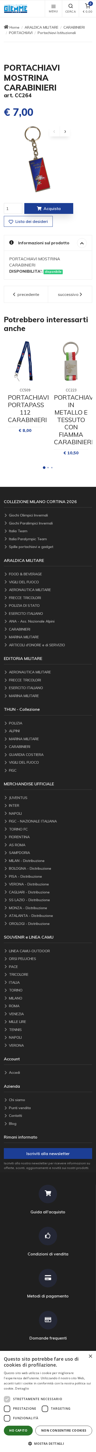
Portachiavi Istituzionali (57, 32)
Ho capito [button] (18, 1430)
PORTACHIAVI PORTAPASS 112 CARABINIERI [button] (28, 408)
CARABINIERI (74, 27)
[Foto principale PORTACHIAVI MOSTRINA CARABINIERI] (37, 159)
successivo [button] (68, 294)
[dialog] (48, 1401)
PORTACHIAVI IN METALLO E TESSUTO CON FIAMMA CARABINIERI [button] (74, 419)
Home (14, 27)
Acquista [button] (52, 208)
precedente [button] (27, 294)
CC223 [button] (71, 390)
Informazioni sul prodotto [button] (43, 242)
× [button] (90, 1356)
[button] (17, 9)
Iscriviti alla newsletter (48, 1153)
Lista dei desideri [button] (31, 221)
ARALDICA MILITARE (41, 27)
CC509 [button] (25, 390)
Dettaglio (22, 1388)
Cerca (70, 11)
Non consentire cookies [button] (64, 1430)
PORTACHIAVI (21, 32)
